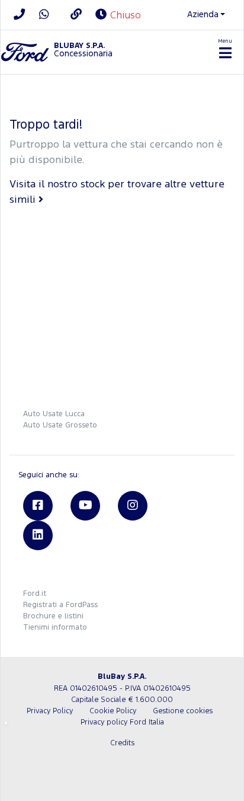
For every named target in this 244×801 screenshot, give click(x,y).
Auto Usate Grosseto (60, 425)
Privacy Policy (50, 711)
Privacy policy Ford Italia (122, 722)
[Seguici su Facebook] (38, 506)
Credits (122, 743)
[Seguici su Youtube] (85, 506)
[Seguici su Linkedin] (38, 535)
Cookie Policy (112, 711)
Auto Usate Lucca (54, 414)
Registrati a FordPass (60, 605)
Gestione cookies (183, 711)
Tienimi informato (55, 627)
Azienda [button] (203, 14)
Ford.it (34, 594)
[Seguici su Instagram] (132, 506)
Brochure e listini (53, 616)
